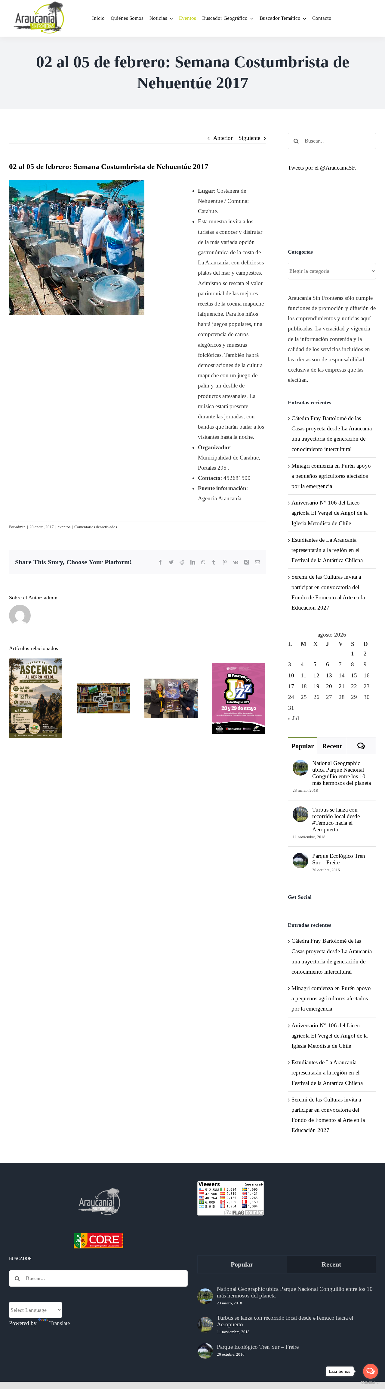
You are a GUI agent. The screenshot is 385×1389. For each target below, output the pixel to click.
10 (291, 675)
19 (316, 686)
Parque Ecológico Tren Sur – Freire (338, 859)
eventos (64, 527)
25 (304, 697)
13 (329, 675)
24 (291, 697)
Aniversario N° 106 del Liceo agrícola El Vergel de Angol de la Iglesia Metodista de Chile (329, 512)
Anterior (223, 138)
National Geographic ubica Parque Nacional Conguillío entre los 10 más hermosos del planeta (341, 773)
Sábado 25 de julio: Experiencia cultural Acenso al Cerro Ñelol (35, 669)
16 (367, 675)
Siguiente (249, 138)
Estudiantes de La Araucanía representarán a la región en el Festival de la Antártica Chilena (327, 550)
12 (316, 675)
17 (291, 686)
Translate (59, 1323)
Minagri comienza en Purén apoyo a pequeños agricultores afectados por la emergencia (331, 475)
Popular (302, 746)
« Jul (293, 718)
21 (342, 686)
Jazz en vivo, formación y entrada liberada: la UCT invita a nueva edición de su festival (238, 665)
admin (20, 527)
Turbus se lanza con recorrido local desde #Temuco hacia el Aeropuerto (336, 819)
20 (329, 686)
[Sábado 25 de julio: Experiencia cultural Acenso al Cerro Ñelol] (35, 698)
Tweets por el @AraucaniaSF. (322, 167)
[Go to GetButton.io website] (370, 1383)
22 (354, 686)
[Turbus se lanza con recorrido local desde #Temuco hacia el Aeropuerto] (300, 811)
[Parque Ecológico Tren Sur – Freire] (300, 857)
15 (354, 675)
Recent (332, 746)
